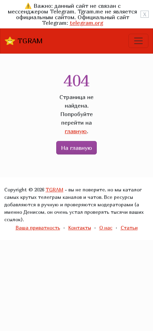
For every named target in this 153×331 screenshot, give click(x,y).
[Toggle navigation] (138, 41)
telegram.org (86, 22)
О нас (105, 227)
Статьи (129, 227)
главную (76, 131)
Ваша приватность (38, 227)
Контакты (79, 227)
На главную (76, 147)
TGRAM (29, 41)
